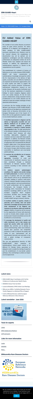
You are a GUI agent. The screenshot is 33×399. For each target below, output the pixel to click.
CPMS (3, 327)
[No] (31, 393)
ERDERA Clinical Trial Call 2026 (12, 283)
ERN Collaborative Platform (9, 330)
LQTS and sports (5, 334)
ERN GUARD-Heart (8, 13)
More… (3, 349)
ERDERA (3, 346)
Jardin (3, 343)
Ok (16, 396)
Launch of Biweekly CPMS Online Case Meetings (16, 286)
